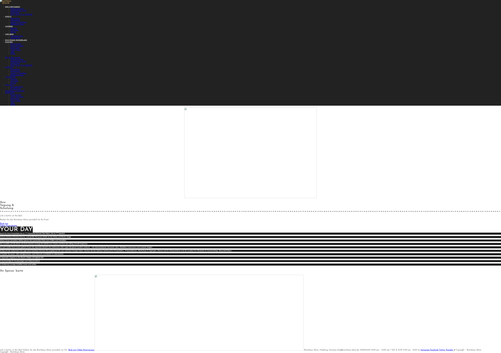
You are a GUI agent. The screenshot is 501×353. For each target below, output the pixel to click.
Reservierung (15, 95)
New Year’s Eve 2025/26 (21, 66)
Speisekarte (15, 89)
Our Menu (9, 85)
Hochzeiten (15, 71)
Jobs (12, 103)
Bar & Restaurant (13, 58)
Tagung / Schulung (18, 73)
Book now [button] (72, 350)
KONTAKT (10, 93)
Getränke (14, 81)
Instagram (425, 350)
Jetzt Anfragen (16, 97)
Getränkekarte (16, 87)
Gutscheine (15, 64)
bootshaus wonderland (14, 91)
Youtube (450, 350)
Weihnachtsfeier (17, 75)
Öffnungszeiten (16, 60)
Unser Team (15, 101)
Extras (13, 83)
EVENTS (9, 67)
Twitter (442, 350)
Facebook (434, 350)
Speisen (13, 79)
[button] (4, 224)
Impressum (14, 99)
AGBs (12, 105)
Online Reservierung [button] (86, 350)
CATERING (10, 77)
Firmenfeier (15, 69)
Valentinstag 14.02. (18, 62)
